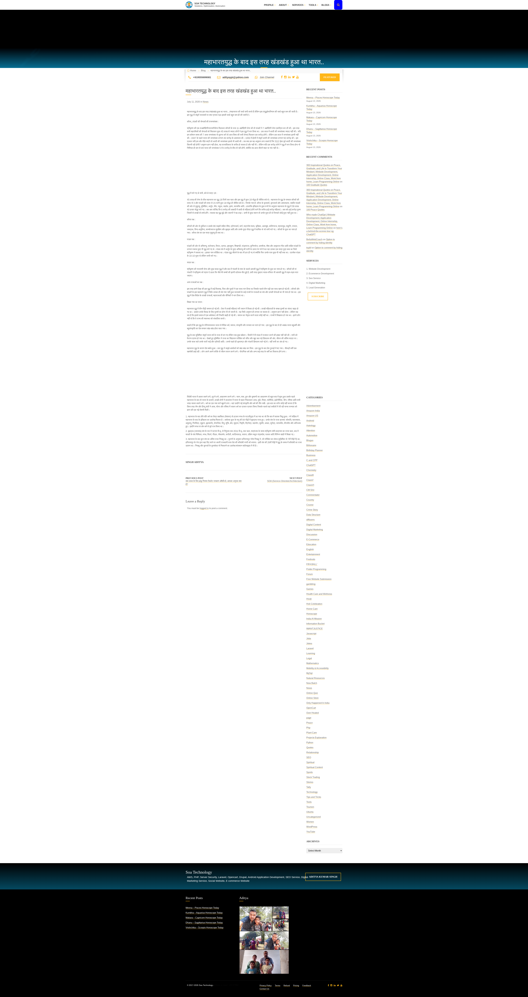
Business (310, 455)
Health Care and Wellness (319, 594)
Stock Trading (313, 777)
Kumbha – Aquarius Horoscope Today (204, 913)
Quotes (309, 747)
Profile (269, 5)
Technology (312, 792)
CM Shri (310, 490)
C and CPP (311, 460)
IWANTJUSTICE (314, 628)
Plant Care (311, 732)
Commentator (313, 495)
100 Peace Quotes (315, 210)
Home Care (312, 609)
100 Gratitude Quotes (316, 185)
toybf (308, 248)
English (310, 549)
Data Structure (313, 515)
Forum (309, 574)
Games (309, 589)
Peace (309, 723)
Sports (309, 772)
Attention (310, 430)
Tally (308, 787)
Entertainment (313, 554)
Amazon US (312, 416)
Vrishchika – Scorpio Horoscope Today (204, 927)
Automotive (311, 435)
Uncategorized (313, 817)
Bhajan (309, 440)
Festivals (310, 559)
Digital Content (313, 524)
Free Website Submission (319, 579)
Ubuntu (310, 812)
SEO (308, 757)
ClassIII (310, 475)
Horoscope (311, 614)
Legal (309, 658)
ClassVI (310, 485)
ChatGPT (311, 465)
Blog (203, 70)
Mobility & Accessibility (317, 668)
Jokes (309, 643)
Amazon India (313, 411)
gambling (310, 584)
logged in (204, 508)
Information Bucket (315, 624)
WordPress (311, 827)
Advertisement (313, 406)
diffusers (310, 520)
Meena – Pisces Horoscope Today (323, 97)
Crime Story (312, 510)
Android (310, 420)
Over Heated (312, 713)
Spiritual (310, 762)
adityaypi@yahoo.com (235, 77)
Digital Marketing (314, 529)
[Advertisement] (264, 29)
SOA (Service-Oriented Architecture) (284, 481)
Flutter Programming (316, 569)
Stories (309, 782)
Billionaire (311, 445)
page (308, 718)
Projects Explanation (316, 737)
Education (311, 544)
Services (297, 5)
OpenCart (311, 708)
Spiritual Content (314, 767)
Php (308, 728)
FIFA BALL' (311, 564)
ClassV (310, 480)
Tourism (310, 807)
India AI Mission (314, 619)
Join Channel (267, 77)
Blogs (325, 5)
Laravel (310, 648)
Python (309, 742)
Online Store (312, 698)
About (283, 5)
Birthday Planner (314, 450)
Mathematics (312, 663)
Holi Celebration (314, 604)
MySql (309, 673)
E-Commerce (312, 539)
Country (310, 500)
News (205, 102)
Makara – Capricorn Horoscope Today (204, 918)
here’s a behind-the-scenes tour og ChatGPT (324, 231)
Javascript (311, 633)
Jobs (308, 638)
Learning (310, 653)
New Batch (311, 683)
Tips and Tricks (313, 797)
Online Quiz (312, 693)
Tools (312, 5)
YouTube (310, 832)
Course (310, 505)
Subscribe (317, 296)
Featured (330, 77)
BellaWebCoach (314, 239)
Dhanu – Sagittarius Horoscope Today (204, 922)
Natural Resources (315, 678)
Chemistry (311, 470)
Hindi (309, 599)
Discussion (311, 534)
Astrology (311, 425)
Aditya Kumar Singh (323, 876)
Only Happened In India (317, 703)
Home (193, 70)
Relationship (312, 752)
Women (310, 822)
